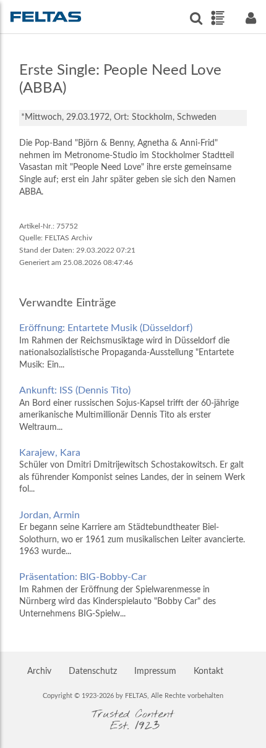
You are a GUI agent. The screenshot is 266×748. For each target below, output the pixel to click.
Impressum (155, 671)
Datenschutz (93, 671)
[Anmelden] (250, 18)
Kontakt (208, 671)
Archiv (39, 671)
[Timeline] (217, 18)
